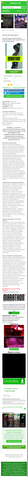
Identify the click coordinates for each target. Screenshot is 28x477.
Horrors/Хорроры (8, 407)
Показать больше (13, 349)
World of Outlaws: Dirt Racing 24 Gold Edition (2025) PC (11, 422)
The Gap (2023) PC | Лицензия (23, 425)
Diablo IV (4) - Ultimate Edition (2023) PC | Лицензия (5, 423)
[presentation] (2, 21)
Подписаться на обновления (14, 96)
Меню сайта (6, 11)
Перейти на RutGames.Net (14, 441)
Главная (4, 30)
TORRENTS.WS (15, 3)
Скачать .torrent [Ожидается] (14, 72)
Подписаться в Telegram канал (13, 93)
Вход (17, 457)
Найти (23, 7)
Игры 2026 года (10, 30)
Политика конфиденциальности (17, 474)
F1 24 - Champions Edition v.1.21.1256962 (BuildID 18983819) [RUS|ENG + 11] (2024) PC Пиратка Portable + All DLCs (20, 24)
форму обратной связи (19, 471)
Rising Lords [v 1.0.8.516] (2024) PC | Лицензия (17, 424)
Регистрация (12, 457)
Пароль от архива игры (7, 322)
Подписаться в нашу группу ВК (13, 90)
